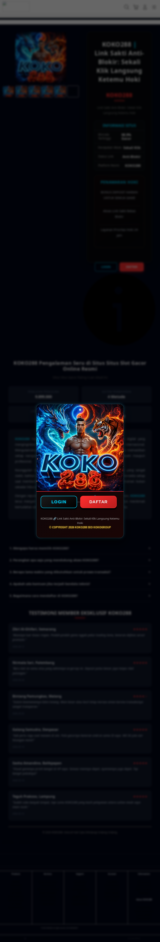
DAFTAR (98, 502)
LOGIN (58, 502)
